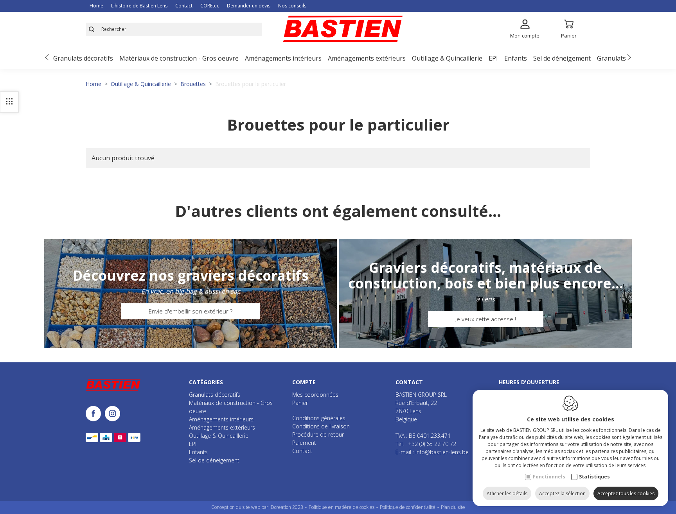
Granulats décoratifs (83, 58)
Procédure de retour (318, 434)
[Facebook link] (95, 414)
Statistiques (594, 476)
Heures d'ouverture (529, 382)
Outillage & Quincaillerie (447, 58)
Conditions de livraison (321, 426)
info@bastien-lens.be (442, 452)
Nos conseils (292, 5)
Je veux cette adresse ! (485, 319)
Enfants (515, 58)
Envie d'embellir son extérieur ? (190, 311)
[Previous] (47, 58)
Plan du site (453, 507)
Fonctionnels (549, 476)
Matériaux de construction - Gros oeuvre (179, 58)
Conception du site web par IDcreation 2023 (257, 507)
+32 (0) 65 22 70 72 (432, 444)
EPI (493, 58)
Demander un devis (248, 5)
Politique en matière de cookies (341, 507)
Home (96, 5)
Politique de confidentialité (407, 507)
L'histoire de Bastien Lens (139, 5)
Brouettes (193, 84)
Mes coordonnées (315, 394)
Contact (183, 5)
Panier (300, 403)
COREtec (209, 5)
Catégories (206, 382)
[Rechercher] (91, 29)
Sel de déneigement (562, 58)
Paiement (304, 442)
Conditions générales (318, 418)
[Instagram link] (112, 414)
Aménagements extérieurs (367, 58)
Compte (304, 382)
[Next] (629, 58)
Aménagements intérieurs (283, 58)
